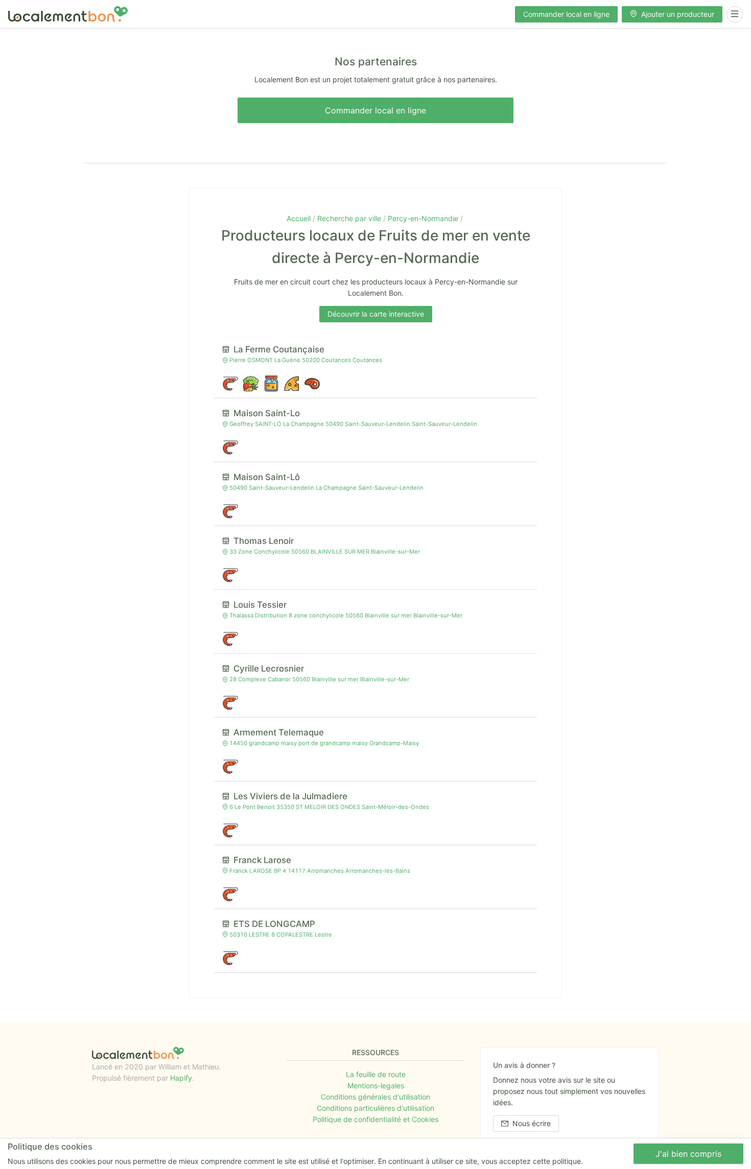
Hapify (181, 1077)
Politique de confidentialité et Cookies (375, 1119)
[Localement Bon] (68, 14)
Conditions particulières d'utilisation (375, 1108)
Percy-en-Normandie (424, 218)
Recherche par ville (350, 218)
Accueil (300, 218)
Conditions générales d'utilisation (375, 1096)
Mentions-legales (375, 1085)
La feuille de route (376, 1074)
